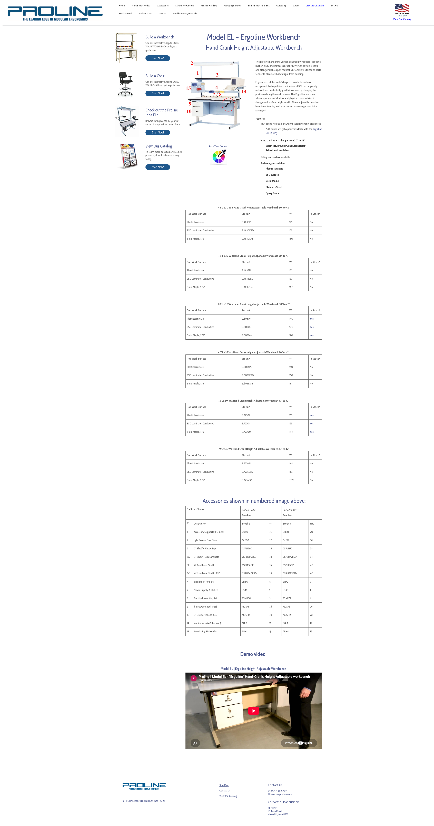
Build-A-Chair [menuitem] (145, 13)
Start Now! (158, 58)
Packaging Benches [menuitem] (232, 5)
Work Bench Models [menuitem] (141, 5)
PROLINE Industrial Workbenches (141, 800)
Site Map (224, 785)
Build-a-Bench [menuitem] (126, 13)
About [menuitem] (296, 5)
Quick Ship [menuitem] (281, 5)
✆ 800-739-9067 (277, 791)
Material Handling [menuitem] (209, 5)
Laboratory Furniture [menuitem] (184, 5)
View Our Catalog (158, 146)
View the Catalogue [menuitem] (315, 5)
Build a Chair (154, 75)
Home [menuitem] (122, 5)
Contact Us (225, 790)
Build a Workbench (159, 37)
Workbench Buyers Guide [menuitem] (185, 13)
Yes (312, 318)
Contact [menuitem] (162, 13)
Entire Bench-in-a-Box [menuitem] (259, 5)
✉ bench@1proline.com (280, 794)
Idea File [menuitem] (334, 5)
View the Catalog (228, 796)
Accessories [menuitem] (163, 5)
